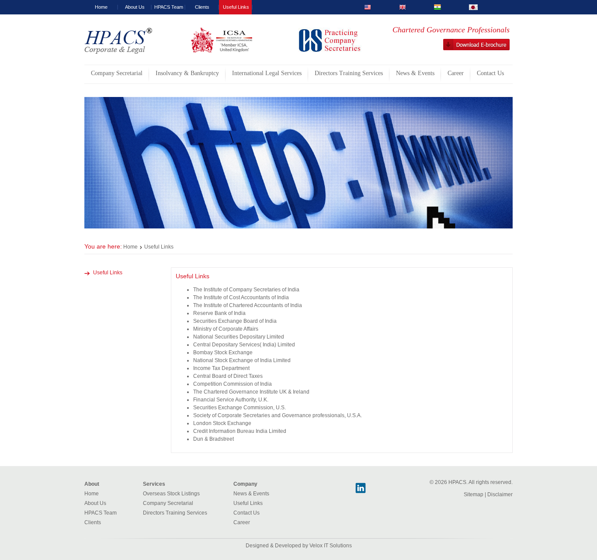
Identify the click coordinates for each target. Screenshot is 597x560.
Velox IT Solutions (330, 546)
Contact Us (246, 513)
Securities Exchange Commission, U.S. (239, 407)
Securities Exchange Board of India (235, 321)
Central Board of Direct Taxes (228, 376)
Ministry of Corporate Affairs (225, 329)
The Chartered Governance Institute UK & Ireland (251, 392)
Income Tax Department (221, 368)
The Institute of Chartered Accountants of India (247, 305)
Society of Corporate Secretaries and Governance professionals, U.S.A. (277, 415)
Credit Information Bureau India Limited (239, 431)
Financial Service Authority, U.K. (230, 400)
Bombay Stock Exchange (223, 352)
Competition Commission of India (232, 384)
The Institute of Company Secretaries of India (246, 290)
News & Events (251, 494)
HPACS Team (168, 7)
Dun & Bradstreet (213, 439)
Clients (202, 7)
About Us (135, 7)
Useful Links (236, 7)
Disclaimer (500, 494)
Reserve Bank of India (219, 313)
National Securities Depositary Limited (238, 337)
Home (101, 7)
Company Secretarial (168, 503)
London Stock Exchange (222, 423)
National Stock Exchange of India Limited (242, 360)
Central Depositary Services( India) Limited (244, 345)
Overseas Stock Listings (171, 494)
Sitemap (473, 494)
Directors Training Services (175, 513)
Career (241, 522)
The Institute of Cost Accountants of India (241, 297)
